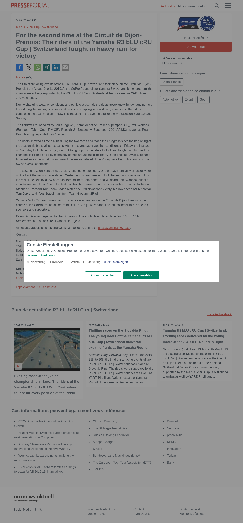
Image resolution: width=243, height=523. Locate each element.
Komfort (57, 262)
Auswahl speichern (103, 275)
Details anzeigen (116, 262)
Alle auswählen (141, 275)
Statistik (75, 262)
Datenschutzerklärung (41, 255)
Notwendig (38, 262)
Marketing (94, 262)
